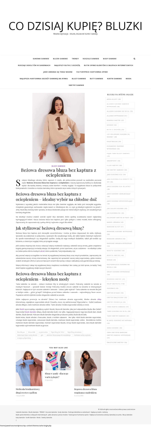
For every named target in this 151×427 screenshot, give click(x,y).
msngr (111, 260)
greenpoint (113, 161)
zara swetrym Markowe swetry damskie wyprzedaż (118, 335)
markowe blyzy (115, 227)
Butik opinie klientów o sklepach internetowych (108, 65)
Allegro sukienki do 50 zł (120, 111)
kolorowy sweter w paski (120, 217)
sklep (99, 299)
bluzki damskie (30, 312)
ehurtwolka (114, 141)
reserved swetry (116, 279)
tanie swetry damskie (118, 316)
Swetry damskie (76, 85)
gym (42, 335)
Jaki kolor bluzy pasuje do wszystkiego (59, 335)
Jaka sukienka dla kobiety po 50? (119, 180)
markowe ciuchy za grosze (82, 335)
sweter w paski (115, 293)
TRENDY (75, 59)
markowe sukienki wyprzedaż (119, 233)
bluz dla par (21, 332)
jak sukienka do (115, 213)
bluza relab (31, 332)
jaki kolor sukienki (117, 208)
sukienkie (113, 288)
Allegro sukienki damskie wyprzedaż (118, 105)
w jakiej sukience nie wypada (119, 322)
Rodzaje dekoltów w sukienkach (34, 65)
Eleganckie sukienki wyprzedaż (115, 147)
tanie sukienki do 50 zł (119, 311)
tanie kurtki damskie (118, 307)
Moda (128, 78)
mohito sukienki (116, 250)
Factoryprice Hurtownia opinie (92, 72)
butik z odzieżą (115, 129)
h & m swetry (114, 165)
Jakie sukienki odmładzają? (119, 195)
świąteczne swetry (117, 342)
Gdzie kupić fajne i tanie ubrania (27, 335)
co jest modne (43, 332)
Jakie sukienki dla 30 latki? (119, 188)
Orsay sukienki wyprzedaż (118, 273)
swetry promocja (116, 302)
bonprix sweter (115, 120)
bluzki (22, 309)
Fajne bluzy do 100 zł (57, 332)
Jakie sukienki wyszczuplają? (119, 202)
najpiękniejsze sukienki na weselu (118, 266)
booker (112, 125)
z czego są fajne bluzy (24, 338)
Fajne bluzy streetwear (75, 332)
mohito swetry (115, 255)
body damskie (110, 59)
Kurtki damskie (114, 78)
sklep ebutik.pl (116, 284)
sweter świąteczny (117, 297)
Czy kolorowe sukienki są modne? (118, 135)
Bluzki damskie (60, 59)
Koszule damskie (91, 59)
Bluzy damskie (79, 78)
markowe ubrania (116, 239)
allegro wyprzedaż (117, 116)
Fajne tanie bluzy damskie (118, 155)
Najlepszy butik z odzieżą (67, 65)
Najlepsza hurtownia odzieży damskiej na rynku (44, 78)
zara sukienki (114, 328)
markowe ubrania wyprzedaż (119, 245)
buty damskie (96, 78)
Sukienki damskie (41, 59)
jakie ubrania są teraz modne (58, 72)
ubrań (42, 251)
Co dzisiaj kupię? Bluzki (75, 25)
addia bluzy (114, 99)
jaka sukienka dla (116, 174)
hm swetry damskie (117, 170)
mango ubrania (115, 222)
